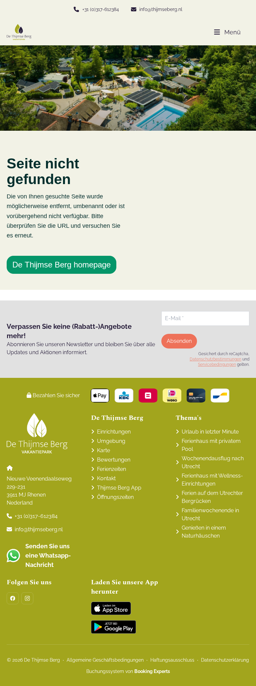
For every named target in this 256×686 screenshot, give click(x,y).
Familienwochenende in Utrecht (210, 514)
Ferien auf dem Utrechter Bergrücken (212, 497)
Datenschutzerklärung (225, 660)
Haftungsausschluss (172, 660)
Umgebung (111, 441)
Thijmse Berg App (119, 488)
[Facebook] (13, 598)
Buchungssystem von (128, 671)
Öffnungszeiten (115, 497)
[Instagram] (27, 598)
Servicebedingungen (217, 364)
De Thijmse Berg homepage (61, 264)
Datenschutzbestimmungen (215, 359)
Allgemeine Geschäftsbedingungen (105, 660)
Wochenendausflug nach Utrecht (213, 462)
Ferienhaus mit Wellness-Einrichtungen (212, 480)
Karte (103, 450)
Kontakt (106, 478)
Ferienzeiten (111, 469)
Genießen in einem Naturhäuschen (204, 532)
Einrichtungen (114, 432)
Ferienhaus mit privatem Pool (211, 445)
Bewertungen (113, 460)
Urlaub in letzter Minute (210, 432)
